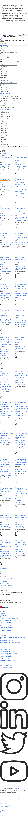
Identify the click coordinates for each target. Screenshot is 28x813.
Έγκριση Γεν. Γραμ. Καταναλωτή (9, 618)
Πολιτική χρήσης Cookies (7, 806)
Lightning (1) (4, 114)
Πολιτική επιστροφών (6, 664)
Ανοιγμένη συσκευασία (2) (8, 107)
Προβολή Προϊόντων (14, 146)
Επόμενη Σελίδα (4, 568)
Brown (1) (4, 132)
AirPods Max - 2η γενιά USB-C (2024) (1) (13, 98)
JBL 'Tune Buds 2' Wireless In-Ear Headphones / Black (20, 526)
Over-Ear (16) (5, 91)
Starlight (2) (4, 144)
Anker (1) (3, 68)
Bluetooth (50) (5, 112)
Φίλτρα (3, 153)
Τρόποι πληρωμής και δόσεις (8, 651)
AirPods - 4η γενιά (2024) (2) (9, 96)
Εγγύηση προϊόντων (5, 665)
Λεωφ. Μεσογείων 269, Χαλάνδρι (10, 642)
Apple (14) (4, 66)
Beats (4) (3, 70)
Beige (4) (3, 127)
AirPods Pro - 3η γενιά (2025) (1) (10, 102)
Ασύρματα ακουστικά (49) (8, 54)
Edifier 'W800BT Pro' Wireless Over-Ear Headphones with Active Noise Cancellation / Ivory (6, 353)
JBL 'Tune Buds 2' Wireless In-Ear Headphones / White (5, 526)
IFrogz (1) (4, 75)
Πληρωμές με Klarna (6, 667)
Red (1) (3, 141)
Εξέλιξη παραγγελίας (6, 656)
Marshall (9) (4, 80)
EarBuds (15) (5, 86)
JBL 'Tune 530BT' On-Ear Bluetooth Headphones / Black (21, 382)
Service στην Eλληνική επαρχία (9, 580)
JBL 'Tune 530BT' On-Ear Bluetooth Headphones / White (6, 440)
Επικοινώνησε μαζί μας (6, 626)
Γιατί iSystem (3, 615)
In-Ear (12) (4, 88)
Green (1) (3, 134)
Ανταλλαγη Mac (4, 583)
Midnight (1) (4, 128)
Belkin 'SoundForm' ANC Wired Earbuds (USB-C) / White (20, 268)
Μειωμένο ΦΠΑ (4, 658)
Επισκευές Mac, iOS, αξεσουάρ (9, 578)
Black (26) (4, 123)
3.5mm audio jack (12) (7, 116)
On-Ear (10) (4, 89)
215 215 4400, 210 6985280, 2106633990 (13, 637)
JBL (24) (3, 77)
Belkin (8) (4, 72)
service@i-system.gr (7, 640)
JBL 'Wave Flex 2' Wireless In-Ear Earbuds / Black (20, 551)
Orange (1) (4, 136)
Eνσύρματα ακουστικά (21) (9, 52)
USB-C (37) (4, 118)
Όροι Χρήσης (3, 617)
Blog (1, 624)
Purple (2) (4, 139)
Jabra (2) (4, 79)
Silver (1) (3, 143)
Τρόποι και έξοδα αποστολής (8, 653)
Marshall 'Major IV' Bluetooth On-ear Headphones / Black (20, 469)
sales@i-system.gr (6, 639)
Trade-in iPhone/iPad (6, 585)
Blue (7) (3, 130)
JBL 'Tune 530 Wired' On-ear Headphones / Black (21, 295)
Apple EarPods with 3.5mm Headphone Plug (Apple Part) (20, 322)
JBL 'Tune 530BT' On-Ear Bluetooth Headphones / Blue (6, 413)
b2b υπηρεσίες (4, 581)
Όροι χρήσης (3, 803)
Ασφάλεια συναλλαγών (6, 662)
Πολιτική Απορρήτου (6, 805)
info (16, 788)
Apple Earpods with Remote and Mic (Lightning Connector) (6, 269)
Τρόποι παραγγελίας (6, 649)
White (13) (4, 125)
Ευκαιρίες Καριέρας (5, 622)
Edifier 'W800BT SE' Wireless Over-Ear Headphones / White (5, 320)
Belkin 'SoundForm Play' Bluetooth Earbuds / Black (20, 348)
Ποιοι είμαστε (4, 613)
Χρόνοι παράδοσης (5, 655)
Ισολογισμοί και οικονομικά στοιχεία (10, 620)
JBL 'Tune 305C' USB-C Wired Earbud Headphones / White (21, 218)
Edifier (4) (4, 73)
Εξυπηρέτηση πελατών (6, 647)
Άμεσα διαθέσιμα (6, 47)
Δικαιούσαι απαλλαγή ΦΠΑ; (7, 660)
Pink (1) (3, 137)
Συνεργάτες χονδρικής (6, 627)
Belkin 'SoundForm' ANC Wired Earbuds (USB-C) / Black (5, 295)
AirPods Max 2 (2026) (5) (8, 100)
